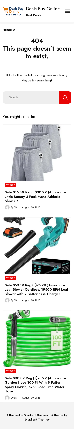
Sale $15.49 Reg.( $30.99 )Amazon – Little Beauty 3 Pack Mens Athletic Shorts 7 (35, 196)
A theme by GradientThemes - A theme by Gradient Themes (37, 417)
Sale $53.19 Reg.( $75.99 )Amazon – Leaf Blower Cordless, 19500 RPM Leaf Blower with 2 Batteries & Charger (36, 289)
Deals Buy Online (43, 8)
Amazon (10, 184)
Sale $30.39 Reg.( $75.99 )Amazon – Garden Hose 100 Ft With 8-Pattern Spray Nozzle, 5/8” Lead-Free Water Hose (35, 384)
